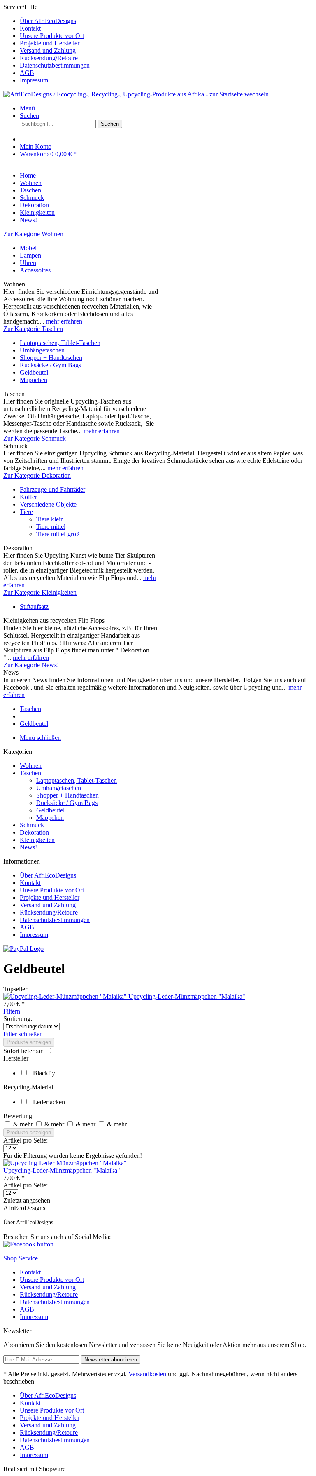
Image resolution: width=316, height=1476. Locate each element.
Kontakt (30, 28)
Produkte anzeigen (29, 1042)
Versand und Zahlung (48, 50)
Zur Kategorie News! (31, 665)
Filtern (11, 1011)
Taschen (30, 773)
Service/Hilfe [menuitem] (46, 43)
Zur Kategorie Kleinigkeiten (40, 592)
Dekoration (34, 832)
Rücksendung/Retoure (49, 57)
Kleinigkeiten (37, 839)
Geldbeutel (34, 372)
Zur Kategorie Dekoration (37, 475)
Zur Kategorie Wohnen (33, 233)
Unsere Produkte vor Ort (52, 35)
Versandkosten (147, 1373)
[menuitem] (166, 21)
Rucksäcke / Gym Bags (50, 364)
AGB (27, 72)
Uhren (28, 262)
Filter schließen (23, 1033)
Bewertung (17, 1115)
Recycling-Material (28, 1087)
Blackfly (44, 1073)
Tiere (26, 511)
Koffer (28, 496)
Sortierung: (17, 1018)
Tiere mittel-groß (57, 533)
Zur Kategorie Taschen (33, 328)
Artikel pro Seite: (25, 1140)
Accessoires (35, 270)
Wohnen (31, 765)
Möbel (28, 247)
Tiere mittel (50, 526)
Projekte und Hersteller (49, 43)
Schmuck (32, 824)
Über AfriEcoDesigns (48, 20)
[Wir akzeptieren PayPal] (23, 948)
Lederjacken (49, 1101)
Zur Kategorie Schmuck (34, 438)
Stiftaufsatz (34, 606)
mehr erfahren (64, 321)
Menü (27, 108)
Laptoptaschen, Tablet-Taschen (60, 342)
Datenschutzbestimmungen (55, 65)
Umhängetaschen (42, 350)
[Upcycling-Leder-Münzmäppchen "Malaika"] (65, 996)
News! (28, 847)
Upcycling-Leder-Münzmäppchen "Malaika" (186, 996)
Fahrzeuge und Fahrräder (52, 489)
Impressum (34, 80)
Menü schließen (40, 737)
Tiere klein (50, 519)
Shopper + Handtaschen (51, 357)
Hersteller (15, 1058)
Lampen (30, 255)
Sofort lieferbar (23, 1050)
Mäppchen (33, 379)
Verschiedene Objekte (48, 504)
